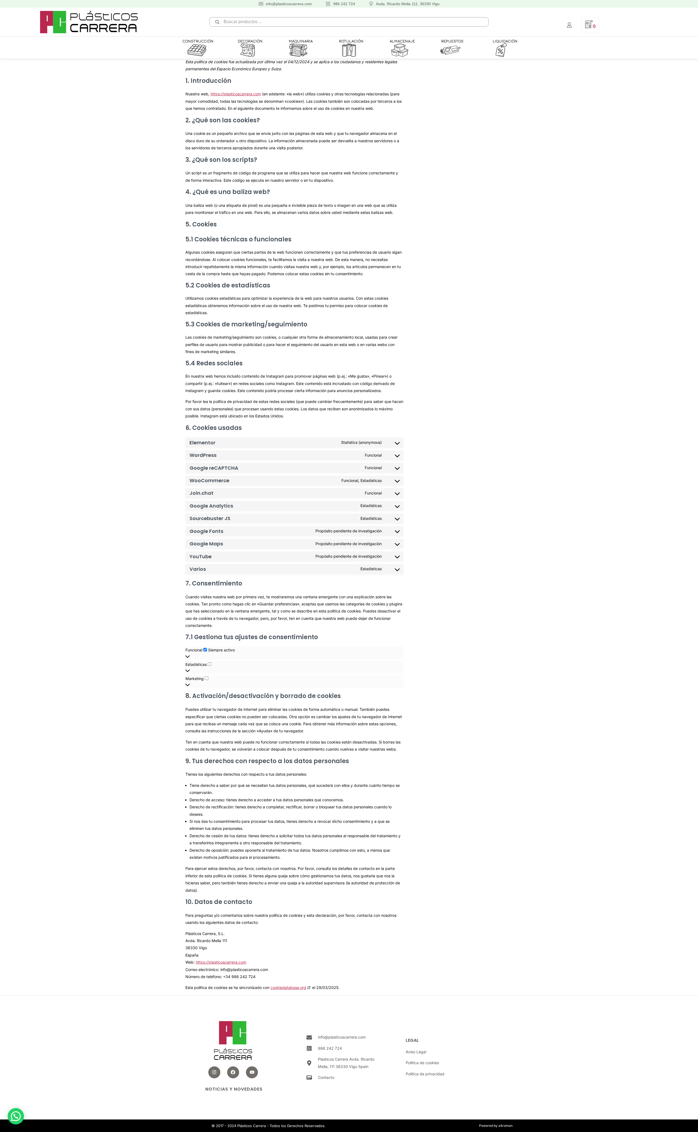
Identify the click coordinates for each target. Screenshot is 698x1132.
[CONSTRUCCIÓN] (196, 50)
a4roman (505, 1126)
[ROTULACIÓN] (349, 50)
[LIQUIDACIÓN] (501, 50)
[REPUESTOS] (450, 50)
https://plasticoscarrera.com (235, 94)
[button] (197, 50)
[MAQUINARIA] (298, 50)
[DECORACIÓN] (247, 50)
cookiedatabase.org (288, 987)
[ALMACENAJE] (399, 50)
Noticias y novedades (234, 1089)
